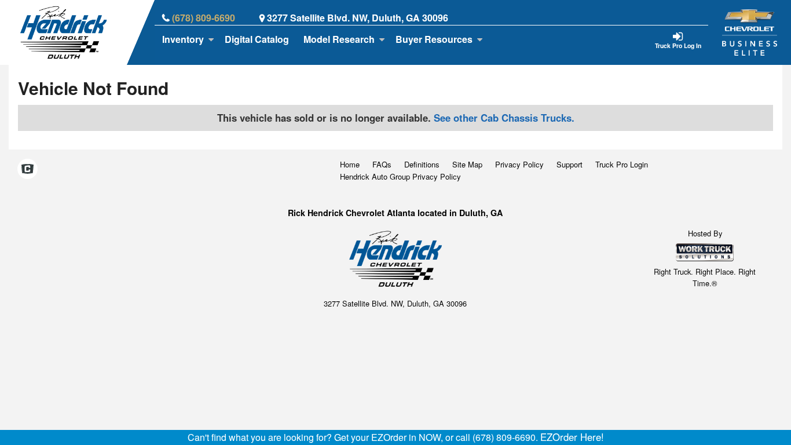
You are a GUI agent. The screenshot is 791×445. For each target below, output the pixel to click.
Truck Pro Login (621, 164)
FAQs (381, 164)
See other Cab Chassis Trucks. (504, 118)
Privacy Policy (519, 164)
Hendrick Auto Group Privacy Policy (400, 176)
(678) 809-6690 (203, 17)
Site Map (467, 164)
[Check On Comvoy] (27, 170)
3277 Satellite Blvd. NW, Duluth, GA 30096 (357, 17)
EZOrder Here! (572, 437)
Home (350, 164)
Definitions (422, 164)
